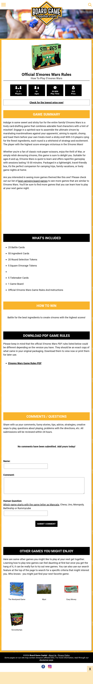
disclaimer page (46, 660)
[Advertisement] (46, 214)
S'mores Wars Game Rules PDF (25, 363)
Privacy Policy (64, 655)
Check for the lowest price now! (46, 102)
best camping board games (33, 180)
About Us (52, 655)
